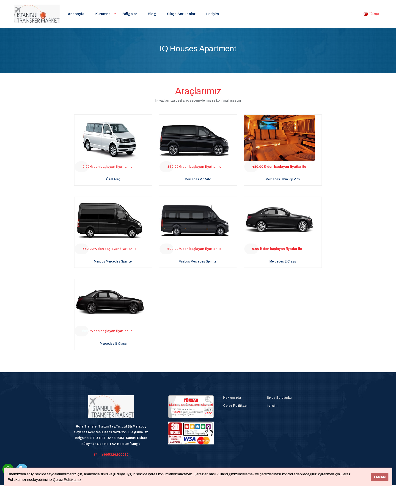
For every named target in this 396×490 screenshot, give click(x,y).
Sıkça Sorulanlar (181, 14)
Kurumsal (103, 14)
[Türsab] (191, 406)
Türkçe (373, 14)
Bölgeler (129, 14)
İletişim (212, 14)
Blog (152, 14)
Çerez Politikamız (67, 480)
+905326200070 (115, 454)
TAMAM (379, 477)
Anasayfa (76, 14)
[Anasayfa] (111, 409)
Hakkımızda (232, 397)
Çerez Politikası (235, 405)
